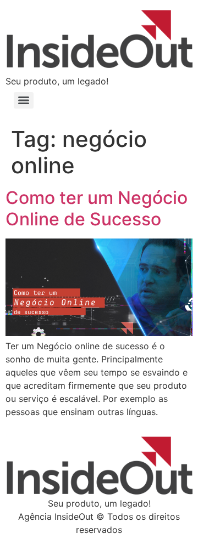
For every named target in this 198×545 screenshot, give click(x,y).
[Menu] (24, 100)
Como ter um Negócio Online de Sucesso (97, 208)
